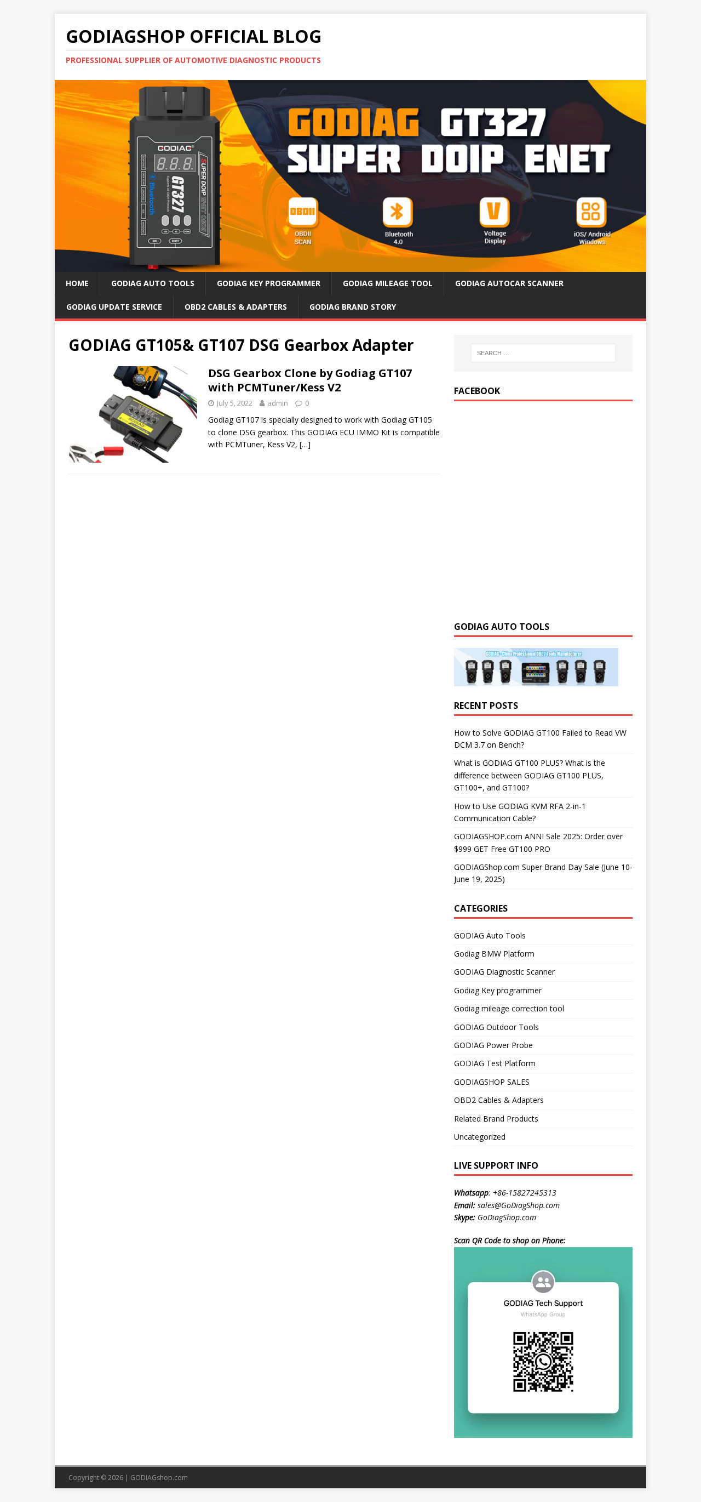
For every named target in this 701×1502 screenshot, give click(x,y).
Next (665, 173)
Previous (35, 173)
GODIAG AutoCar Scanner (509, 283)
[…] (305, 444)
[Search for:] (543, 353)
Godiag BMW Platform (494, 953)
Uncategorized (479, 1136)
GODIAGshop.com (159, 1477)
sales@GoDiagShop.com (519, 1205)
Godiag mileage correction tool (509, 1008)
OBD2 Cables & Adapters (236, 306)
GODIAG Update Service (114, 306)
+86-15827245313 (524, 1192)
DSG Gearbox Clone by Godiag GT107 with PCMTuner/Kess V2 (310, 380)
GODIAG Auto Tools (152, 283)
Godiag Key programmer (498, 990)
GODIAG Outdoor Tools (496, 1027)
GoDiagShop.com (507, 1217)
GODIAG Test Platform (495, 1063)
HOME (77, 283)
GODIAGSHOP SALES (492, 1082)
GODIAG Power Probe (493, 1045)
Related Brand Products (496, 1118)
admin (277, 403)
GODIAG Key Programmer (268, 283)
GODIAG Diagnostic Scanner (504, 971)
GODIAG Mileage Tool (388, 283)
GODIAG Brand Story (352, 306)
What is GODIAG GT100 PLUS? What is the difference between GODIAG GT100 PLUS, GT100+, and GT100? (529, 775)
